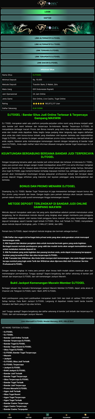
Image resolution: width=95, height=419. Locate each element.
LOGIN (9, 417)
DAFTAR (28, 417)
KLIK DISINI (38, 108)
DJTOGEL (37, 75)
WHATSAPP (47, 418)
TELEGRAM (66, 417)
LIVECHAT (85, 417)
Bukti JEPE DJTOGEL (47, 291)
